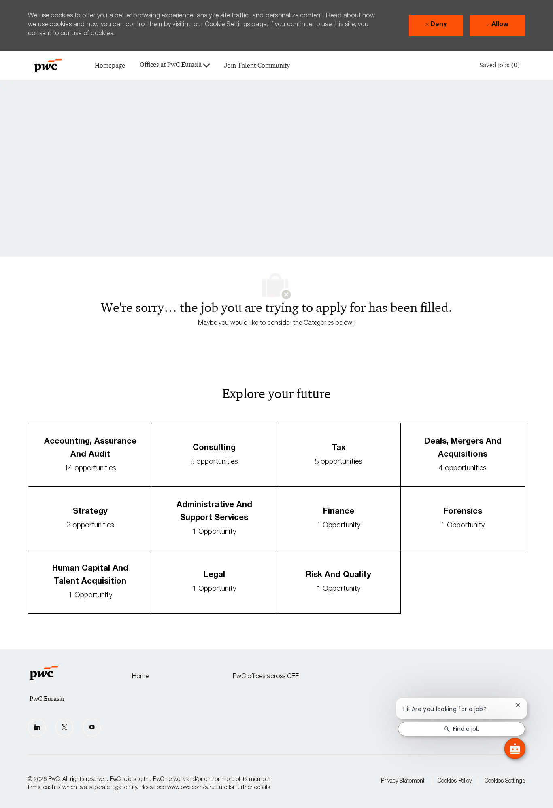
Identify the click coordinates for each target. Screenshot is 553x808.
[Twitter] (64, 727)
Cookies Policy (455, 781)
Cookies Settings (505, 781)
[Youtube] (92, 727)
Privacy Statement (403, 781)
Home (140, 677)
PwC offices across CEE (266, 677)
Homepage (110, 66)
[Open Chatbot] (514, 748)
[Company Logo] (48, 65)
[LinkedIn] (37, 727)
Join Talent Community (257, 66)
